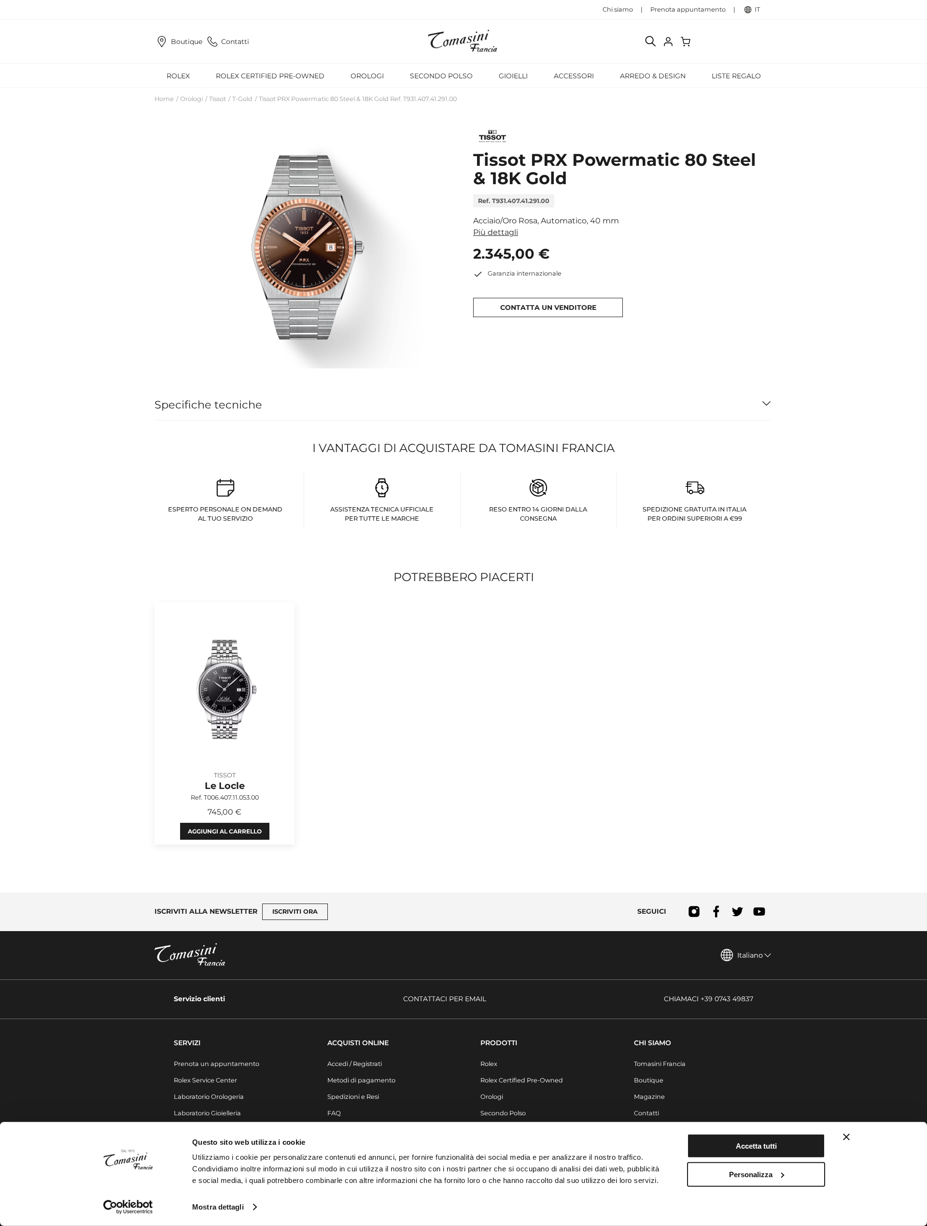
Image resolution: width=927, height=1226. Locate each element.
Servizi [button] (187, 1042)
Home (164, 98)
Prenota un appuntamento (216, 1063)
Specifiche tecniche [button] (208, 404)
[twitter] (737, 911)
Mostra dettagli (218, 1207)
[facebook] (715, 911)
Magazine (649, 1096)
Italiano (750, 955)
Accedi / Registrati (354, 1063)
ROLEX (178, 76)
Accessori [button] (574, 76)
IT (757, 9)
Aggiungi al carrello (225, 831)
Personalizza (750, 1174)
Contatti (235, 41)
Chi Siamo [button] (652, 1042)
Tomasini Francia (660, 1063)
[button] (304, 246)
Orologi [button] (367, 76)
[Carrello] (686, 41)
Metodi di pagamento (361, 1080)
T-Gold (242, 98)
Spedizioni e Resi (353, 1096)
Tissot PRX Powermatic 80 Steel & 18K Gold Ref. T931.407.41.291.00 (358, 98)
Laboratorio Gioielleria (207, 1113)
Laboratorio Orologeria (209, 1096)
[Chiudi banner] (846, 1137)
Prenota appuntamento (688, 9)
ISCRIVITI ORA (295, 911)
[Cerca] (651, 41)
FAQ (334, 1113)
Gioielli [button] (513, 76)
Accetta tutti (756, 1146)
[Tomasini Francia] (463, 41)
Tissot (217, 98)
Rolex (488, 1063)
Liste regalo (736, 76)
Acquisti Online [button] (358, 1042)
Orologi (191, 98)
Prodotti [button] (498, 1042)
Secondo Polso (441, 76)
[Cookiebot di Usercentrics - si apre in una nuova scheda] (128, 1207)
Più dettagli (495, 232)
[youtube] (759, 911)
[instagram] (694, 911)
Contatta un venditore (548, 307)
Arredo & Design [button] (653, 76)
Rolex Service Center (205, 1080)
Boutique (186, 41)
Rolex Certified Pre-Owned (270, 76)
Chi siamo (618, 9)
